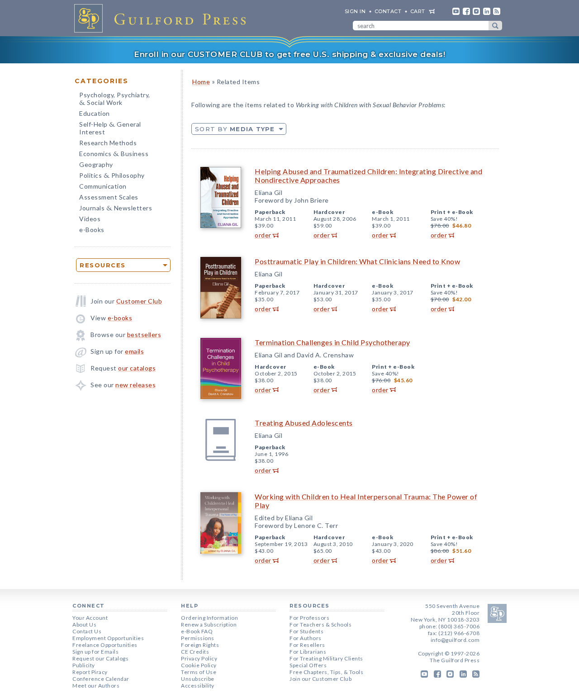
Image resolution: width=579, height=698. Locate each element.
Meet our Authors (95, 685)
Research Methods (108, 143)
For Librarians (308, 651)
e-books (120, 318)
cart (417, 11)
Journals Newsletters (115, 209)
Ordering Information (209, 617)
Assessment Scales (108, 197)
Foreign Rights (200, 644)
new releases (135, 385)
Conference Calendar (100, 678)
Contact (388, 11)
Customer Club (139, 301)
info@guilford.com (455, 639)
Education (94, 113)
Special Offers (308, 665)
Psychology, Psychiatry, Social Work (114, 99)
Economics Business (113, 154)
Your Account (90, 617)
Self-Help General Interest (110, 128)
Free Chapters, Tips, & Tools (326, 672)
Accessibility (197, 685)
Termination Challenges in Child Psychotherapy (332, 342)
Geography (96, 164)
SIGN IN (355, 11)
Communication (103, 186)
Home (201, 81)
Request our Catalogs (100, 658)
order (263, 235)
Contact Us (86, 631)
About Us (84, 624)
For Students (306, 631)
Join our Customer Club (320, 678)
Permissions (197, 638)
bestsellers (144, 334)
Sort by (235, 129)
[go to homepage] (162, 18)
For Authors (306, 638)
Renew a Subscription (209, 624)
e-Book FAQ (197, 631)
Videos (89, 219)
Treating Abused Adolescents (304, 422)
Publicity (83, 665)
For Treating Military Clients (326, 658)
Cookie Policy (199, 665)
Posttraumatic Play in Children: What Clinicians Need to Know (357, 261)
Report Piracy (90, 672)
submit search (495, 25)
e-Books (91, 229)
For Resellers (307, 644)
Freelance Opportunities (105, 644)
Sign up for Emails (95, 651)
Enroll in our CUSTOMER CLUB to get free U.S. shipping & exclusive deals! (289, 54)
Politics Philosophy (112, 176)
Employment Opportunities (108, 638)
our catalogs (137, 368)
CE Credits (195, 651)
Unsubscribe (197, 678)
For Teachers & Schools (320, 624)
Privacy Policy (199, 658)
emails (134, 351)
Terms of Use (198, 672)
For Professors (309, 617)
